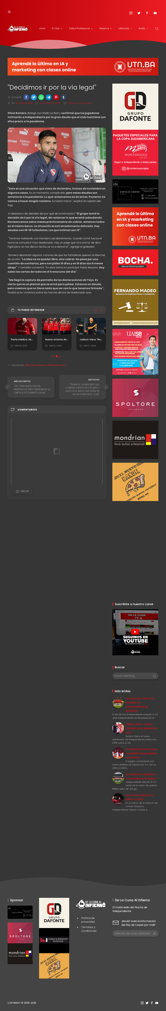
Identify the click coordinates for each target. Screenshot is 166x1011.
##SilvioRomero (56, 365)
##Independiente (35, 365)
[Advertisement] (135, 521)
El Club (55, 28)
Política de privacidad (88, 920)
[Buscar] (156, 28)
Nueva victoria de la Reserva (62, 339)
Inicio (42, 28)
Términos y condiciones (88, 929)
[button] (26, 97)
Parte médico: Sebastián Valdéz (30, 339)
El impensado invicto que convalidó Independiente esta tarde (141, 753)
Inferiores (124, 28)
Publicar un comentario (79, 103)
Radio (142, 28)
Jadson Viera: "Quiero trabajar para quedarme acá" (141, 728)
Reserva (104, 28)
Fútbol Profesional (79, 28)
